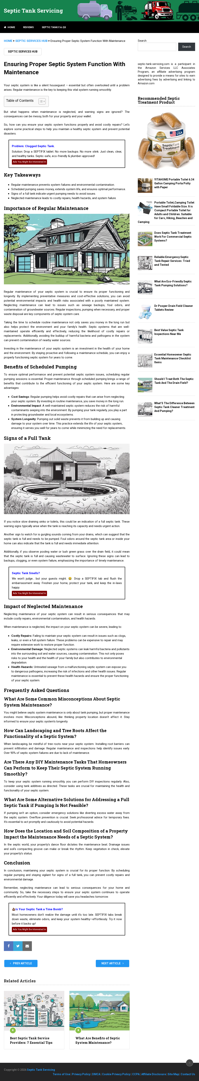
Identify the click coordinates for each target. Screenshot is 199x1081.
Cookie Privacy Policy (116, 1074)
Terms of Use (61, 1074)
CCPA (136, 1074)
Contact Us (188, 1074)
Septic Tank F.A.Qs (54, 27)
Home (11, 27)
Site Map (173, 1074)
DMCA (96, 1074)
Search (142, 40)
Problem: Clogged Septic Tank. (33, 146)
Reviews (28, 27)
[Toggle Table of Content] (40, 101)
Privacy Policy (81, 1074)
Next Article (111, 963)
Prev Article (22, 963)
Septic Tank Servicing (33, 10)
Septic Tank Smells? (26, 573)
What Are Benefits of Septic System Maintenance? (97, 1040)
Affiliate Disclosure (153, 1074)
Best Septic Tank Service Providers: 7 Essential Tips (31, 1040)
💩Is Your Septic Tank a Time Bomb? (37, 909)
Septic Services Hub (23, 51)
